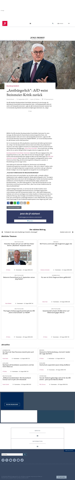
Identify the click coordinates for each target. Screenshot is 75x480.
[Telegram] (18, 460)
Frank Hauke (5, 358)
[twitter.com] (6, 460)
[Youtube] (10, 460)
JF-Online (8, 269)
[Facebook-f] (3, 460)
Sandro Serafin (6, 384)
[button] (30, 23)
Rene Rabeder (8, 303)
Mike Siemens (42, 384)
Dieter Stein (44, 301)
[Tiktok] (22, 460)
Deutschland (10, 99)
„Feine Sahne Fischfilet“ (30, 148)
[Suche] (25, 454)
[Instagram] (14, 460)
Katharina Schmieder (45, 269)
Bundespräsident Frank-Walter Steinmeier (18, 153)
